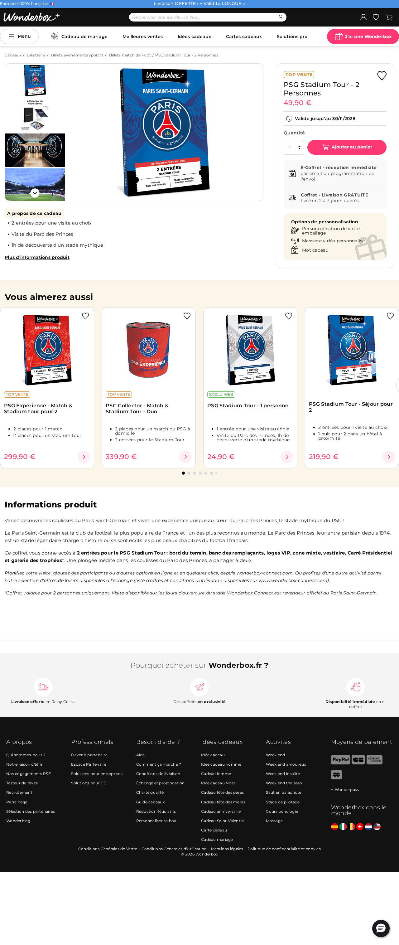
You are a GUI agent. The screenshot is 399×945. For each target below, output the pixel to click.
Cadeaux (13, 55)
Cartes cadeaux (244, 36)
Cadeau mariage (217, 839)
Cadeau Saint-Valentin (222, 820)
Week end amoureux (286, 764)
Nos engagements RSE (28, 773)
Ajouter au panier (351, 147)
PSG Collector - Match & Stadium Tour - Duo (137, 408)
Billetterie (36, 55)
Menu (24, 36)
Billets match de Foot (130, 55)
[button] (77, 127)
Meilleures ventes (143, 36)
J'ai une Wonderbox (368, 36)
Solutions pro (292, 36)
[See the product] (84, 457)
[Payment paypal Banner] (340, 763)
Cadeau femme (216, 773)
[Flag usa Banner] (377, 827)
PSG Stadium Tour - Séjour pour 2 (351, 407)
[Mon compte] (363, 17)
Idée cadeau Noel (218, 783)
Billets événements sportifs (77, 55)
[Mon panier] (389, 17)
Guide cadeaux (150, 802)
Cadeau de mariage (84, 36)
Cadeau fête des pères (222, 792)
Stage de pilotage (283, 802)
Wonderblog (18, 820)
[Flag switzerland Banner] (359, 827)
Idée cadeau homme (221, 764)
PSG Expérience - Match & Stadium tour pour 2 (38, 408)
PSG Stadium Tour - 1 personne (248, 406)
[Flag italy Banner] (343, 827)
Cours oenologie (282, 811)
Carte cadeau (214, 830)
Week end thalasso (284, 783)
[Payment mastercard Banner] (336, 778)
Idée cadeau (213, 755)
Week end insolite (283, 773)
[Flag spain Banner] (334, 827)
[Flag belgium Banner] (351, 827)
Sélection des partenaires (30, 811)
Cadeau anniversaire (221, 811)
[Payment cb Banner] (358, 763)
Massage (274, 820)
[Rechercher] (281, 17)
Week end (275, 755)
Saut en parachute (283, 792)
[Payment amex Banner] (374, 763)
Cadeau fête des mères (223, 802)
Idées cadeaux (194, 36)
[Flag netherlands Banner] (368, 827)
